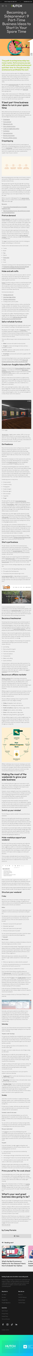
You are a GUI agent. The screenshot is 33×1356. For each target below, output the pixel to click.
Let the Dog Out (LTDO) (7, 576)
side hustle (25, 89)
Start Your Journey (6, 1224)
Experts (3, 282)
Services (4, 1297)
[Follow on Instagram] (7, 1324)
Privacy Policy (5, 1313)
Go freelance (6, 131)
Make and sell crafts (8, 124)
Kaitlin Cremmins (13, 462)
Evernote (5, 937)
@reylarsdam (5, 434)
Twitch (27, 670)
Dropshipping (6, 119)
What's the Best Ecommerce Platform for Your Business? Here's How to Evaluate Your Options (14, 1263)
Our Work (4, 1294)
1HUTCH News (21, 1302)
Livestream (4, 671)
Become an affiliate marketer (10, 137)
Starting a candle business (9, 299)
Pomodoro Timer (7, 1084)
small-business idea (16, 610)
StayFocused (6, 1076)
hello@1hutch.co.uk (25, 1)
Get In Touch (5, 1311)
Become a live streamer (9, 135)
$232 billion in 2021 (10, 558)
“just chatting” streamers (19, 628)
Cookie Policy (5, 1316)
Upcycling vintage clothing (9, 297)
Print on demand (7, 121)
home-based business (21, 501)
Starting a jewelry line (8, 294)
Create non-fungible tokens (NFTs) (11, 128)
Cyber (6, 430)
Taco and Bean (10, 504)
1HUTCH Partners (22, 1297)
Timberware (23, 330)
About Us (20, 1294)
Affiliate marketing (6, 678)
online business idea (13, 84)
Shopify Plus (5, 1300)
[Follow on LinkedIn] (16, 1324)
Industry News (21, 1300)
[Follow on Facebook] (3, 1324)
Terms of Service (6, 1319)
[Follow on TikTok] (12, 1324)
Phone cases (6, 257)
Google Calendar (22, 977)
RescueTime (6, 1080)
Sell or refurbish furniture (9, 126)
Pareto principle (7, 973)
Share (17, 1236)
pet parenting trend (17, 551)
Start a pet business (8, 133)
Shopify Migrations (6, 1302)
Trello (12, 977)
